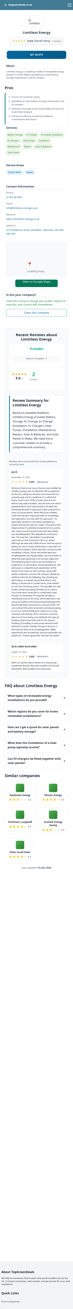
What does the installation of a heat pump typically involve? (32, 745)
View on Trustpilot (36, 358)
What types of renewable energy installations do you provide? (29, 698)
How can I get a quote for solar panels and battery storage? (33, 729)
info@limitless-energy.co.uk (22, 208)
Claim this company (36, 313)
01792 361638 (14, 197)
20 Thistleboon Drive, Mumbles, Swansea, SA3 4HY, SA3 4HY (35, 231)
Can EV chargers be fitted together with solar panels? (34, 761)
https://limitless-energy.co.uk (22, 219)
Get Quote (36, 54)
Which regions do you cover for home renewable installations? (33, 714)
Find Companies (10, 1301)
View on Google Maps (37, 282)
